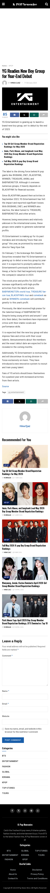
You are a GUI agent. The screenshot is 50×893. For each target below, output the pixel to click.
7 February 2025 (30, 82)
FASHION (6, 766)
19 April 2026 (19, 590)
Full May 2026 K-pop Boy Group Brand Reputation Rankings (21, 163)
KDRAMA (6, 777)
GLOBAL (6, 771)
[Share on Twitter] (24, 115)
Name (5, 691)
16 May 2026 (18, 515)
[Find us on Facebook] (12, 810)
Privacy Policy (37, 874)
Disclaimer (37, 869)
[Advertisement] (25, 35)
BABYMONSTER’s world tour (16, 291)
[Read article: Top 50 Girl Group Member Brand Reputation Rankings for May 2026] (25, 456)
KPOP (11, 66)
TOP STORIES (8, 788)
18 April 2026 (18, 627)
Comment (7, 655)
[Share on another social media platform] (43, 115)
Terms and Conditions (37, 878)
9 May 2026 (18, 552)
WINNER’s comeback (19, 299)
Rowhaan (7, 478)
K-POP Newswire (25, 4)
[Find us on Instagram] (25, 810)
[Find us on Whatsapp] (38, 810)
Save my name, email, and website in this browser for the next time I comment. (23, 730)
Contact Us (13, 878)
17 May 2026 (18, 478)
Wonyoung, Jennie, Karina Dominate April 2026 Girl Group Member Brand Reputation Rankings (24, 584)
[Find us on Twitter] (18, 811)
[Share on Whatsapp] (34, 115)
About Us (13, 874)
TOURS (5, 793)
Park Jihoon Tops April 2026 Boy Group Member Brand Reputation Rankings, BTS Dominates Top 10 (25, 622)
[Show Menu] (3, 4)
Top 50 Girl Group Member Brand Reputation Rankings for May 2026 (24, 145)
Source (5, 386)
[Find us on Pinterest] (31, 810)
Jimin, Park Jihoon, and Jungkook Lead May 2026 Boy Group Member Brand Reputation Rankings (23, 153)
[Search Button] (46, 4)
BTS (4, 755)
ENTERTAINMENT (10, 761)
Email (5, 703)
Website (5, 716)
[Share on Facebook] (14, 115)
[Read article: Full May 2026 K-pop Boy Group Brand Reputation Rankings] (25, 531)
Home (4, 66)
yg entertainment (16, 392)
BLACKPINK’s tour (20, 295)
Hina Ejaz (15, 82)
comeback (38, 295)
